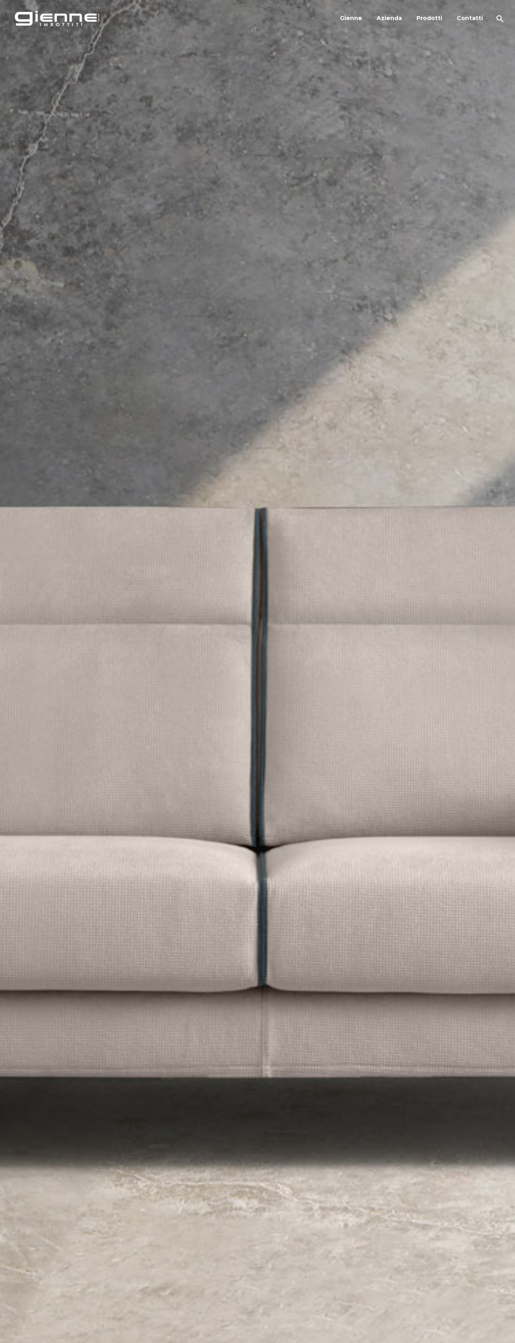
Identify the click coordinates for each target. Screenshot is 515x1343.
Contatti (470, 18)
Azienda (389, 18)
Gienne (351, 18)
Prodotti (429, 18)
